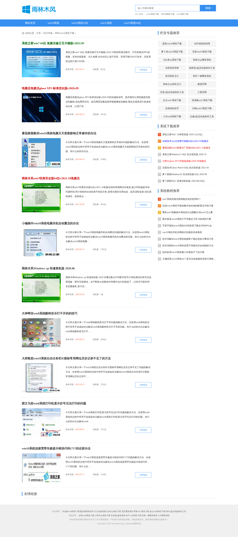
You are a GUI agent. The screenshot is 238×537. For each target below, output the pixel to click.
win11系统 (106, 23)
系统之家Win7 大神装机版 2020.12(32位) (182, 134)
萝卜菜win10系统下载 (172, 52)
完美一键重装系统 (149, 515)
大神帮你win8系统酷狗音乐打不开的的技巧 (49, 313)
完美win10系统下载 (202, 52)
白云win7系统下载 (172, 100)
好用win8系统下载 (86, 515)
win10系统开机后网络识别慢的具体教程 (182, 232)
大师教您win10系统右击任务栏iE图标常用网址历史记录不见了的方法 (66, 358)
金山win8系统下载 (157, 511)
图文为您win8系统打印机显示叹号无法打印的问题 (54, 403)
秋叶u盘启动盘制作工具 (176, 511)
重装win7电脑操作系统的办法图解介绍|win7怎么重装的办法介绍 (189, 212)
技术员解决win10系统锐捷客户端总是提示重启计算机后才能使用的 (189, 239)
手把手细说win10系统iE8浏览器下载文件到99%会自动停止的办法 (189, 225)
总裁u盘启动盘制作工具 (202, 116)
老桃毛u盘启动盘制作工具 (202, 68)
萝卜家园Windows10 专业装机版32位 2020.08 (184, 174)
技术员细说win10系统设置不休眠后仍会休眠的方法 (187, 245)
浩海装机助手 (172, 108)
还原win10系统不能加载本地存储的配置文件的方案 (187, 206)
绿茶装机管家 (172, 68)
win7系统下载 (182, 14)
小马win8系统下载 (172, 116)
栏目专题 (47, 33)
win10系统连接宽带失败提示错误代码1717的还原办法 (56, 448)
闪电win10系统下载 (202, 108)
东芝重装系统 (127, 511)
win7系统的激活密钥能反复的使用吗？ (181, 199)
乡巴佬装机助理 (202, 43)
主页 (38, 33)
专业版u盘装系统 (118, 515)
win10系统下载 (152, 14)
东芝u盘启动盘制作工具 (172, 92)
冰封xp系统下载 (114, 511)
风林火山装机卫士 (172, 84)
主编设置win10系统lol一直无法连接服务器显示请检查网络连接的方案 (189, 259)
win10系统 (53, 23)
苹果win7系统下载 (141, 511)
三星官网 (202, 92)
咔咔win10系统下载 (64, 33)
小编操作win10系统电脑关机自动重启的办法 (50, 223)
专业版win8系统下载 (71, 511)
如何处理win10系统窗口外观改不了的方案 (183, 252)
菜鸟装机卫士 (172, 76)
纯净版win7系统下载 (202, 100)
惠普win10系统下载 (172, 43)
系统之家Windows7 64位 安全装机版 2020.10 (184, 154)
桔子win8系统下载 (133, 515)
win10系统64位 (132, 23)
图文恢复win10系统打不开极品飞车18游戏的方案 (186, 219)
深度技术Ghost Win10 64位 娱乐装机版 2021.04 (185, 167)
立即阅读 (143, 70)
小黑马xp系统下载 (102, 515)
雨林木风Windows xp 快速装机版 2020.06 (48, 268)
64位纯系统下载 (168, 14)
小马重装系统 (164, 515)
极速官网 (202, 84)
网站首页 (30, 23)
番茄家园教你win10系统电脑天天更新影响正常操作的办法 (59, 133)
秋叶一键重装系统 (202, 76)
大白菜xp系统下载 (172, 60)
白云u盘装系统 (100, 511)
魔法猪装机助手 (87, 511)
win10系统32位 (79, 23)
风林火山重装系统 (202, 60)
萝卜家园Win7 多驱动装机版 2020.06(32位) (183, 181)
